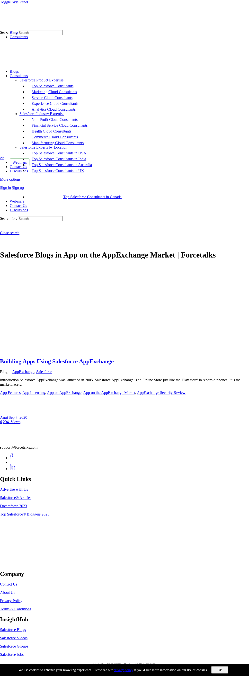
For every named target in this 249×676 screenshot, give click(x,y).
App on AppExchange (64, 393)
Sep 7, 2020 (18, 417)
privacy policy (123, 670)
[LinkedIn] (12, 469)
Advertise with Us (14, 489)
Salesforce (44, 372)
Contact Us (18, 206)
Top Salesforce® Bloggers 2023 (24, 514)
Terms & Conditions (15, 609)
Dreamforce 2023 (13, 506)
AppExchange (23, 372)
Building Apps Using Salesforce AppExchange (57, 361)
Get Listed (13, 564)
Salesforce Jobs (12, 654)
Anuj (4, 417)
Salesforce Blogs (13, 630)
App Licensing (33, 393)
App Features (10, 393)
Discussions (19, 210)
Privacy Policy (11, 601)
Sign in (5, 188)
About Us (7, 592)
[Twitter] (12, 462)
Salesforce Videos (13, 638)
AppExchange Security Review (161, 393)
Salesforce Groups (14, 646)
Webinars (17, 201)
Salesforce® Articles (15, 498)
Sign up (18, 188)
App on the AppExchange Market (109, 393)
